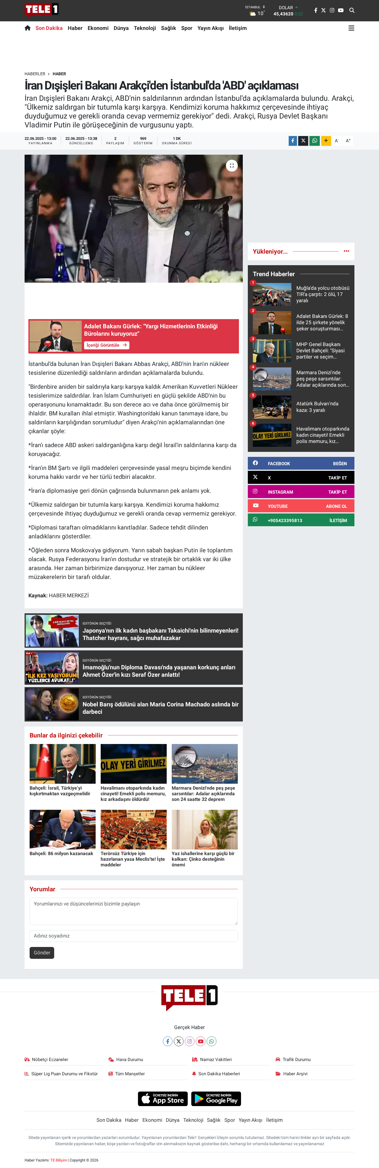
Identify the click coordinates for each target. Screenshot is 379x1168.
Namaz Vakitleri (216, 1059)
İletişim (238, 28)
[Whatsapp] (211, 1041)
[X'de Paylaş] (303, 141)
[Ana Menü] (351, 27)
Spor (186, 28)
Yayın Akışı (210, 28)
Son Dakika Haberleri (219, 1073)
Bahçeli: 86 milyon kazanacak (61, 853)
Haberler (35, 73)
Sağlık (168, 28)
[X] (179, 1041)
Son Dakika (49, 28)
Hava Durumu (129, 1059)
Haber (75, 28)
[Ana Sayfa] (29, 27)
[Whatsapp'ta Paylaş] (314, 141)
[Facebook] (168, 1041)
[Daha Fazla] (326, 141)
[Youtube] (200, 1041)
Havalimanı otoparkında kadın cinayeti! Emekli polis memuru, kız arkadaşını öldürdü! (133, 793)
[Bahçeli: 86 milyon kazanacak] (63, 829)
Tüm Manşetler (130, 1073)
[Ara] (351, 11)
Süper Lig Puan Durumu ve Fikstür (64, 1073)
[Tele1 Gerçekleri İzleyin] (42, 10)
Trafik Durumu (297, 1059)
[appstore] (162, 1098)
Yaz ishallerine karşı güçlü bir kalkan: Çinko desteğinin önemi (203, 859)
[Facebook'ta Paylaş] (293, 141)
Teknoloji (145, 28)
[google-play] (216, 1098)
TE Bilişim (58, 1160)
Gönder (42, 953)
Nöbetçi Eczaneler (50, 1059)
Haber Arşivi (295, 1073)
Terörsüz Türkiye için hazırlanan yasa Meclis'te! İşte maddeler (133, 859)
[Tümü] (346, 251)
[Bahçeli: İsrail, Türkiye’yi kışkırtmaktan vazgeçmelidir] (63, 764)
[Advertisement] (301, 196)
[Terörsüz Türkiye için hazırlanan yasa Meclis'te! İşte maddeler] (134, 829)
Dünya (121, 28)
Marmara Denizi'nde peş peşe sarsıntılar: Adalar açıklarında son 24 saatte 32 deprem (203, 793)
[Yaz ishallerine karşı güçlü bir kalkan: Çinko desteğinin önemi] (205, 829)
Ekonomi (98, 28)
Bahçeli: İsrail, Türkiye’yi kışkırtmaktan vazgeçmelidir (60, 790)
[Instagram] (190, 1041)
